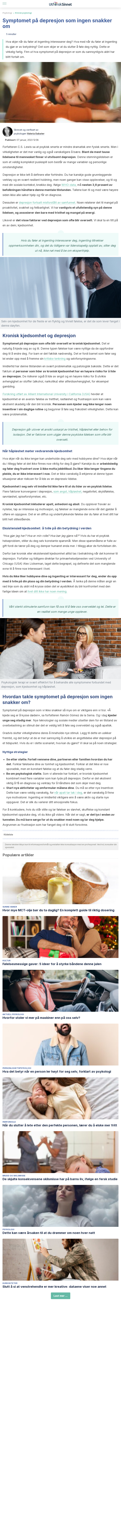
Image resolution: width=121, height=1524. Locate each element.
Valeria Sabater (35, 133)
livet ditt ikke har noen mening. (47, 591)
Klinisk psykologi (23, 13)
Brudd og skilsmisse (14, 1175)
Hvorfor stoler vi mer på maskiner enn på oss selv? (41, 1018)
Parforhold (9, 1122)
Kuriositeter (10, 1283)
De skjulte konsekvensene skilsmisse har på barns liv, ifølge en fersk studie (60, 1179)
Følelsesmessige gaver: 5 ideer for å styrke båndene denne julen (52, 964)
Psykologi (7, 13)
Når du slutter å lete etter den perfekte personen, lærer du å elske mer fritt (60, 1125)
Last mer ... (61, 1295)
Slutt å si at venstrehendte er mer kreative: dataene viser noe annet (54, 1287)
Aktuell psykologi (13, 1014)
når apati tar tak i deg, (68, 792)
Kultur (6, 960)
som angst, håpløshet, (67, 491)
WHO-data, (69, 184)
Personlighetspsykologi (17, 1068)
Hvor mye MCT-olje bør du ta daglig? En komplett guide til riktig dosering (58, 910)
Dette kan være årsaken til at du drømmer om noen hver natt (49, 1233)
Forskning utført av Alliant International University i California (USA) (46, 394)
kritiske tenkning (55, 358)
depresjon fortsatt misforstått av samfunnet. (47, 202)
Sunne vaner (10, 907)
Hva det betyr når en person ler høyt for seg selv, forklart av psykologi (57, 1071)
